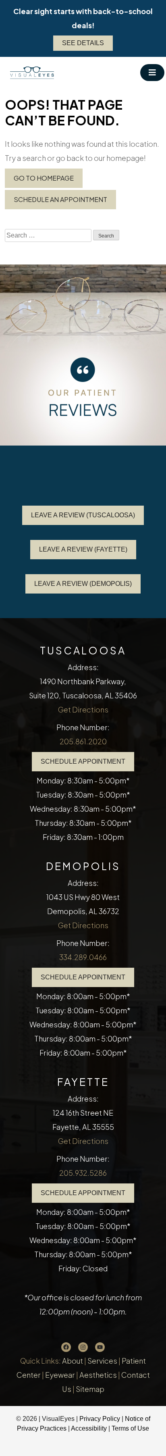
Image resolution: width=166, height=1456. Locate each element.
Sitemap (90, 1389)
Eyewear (60, 1374)
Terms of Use (130, 1428)
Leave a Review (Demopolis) (83, 583)
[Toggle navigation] (152, 72)
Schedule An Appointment (60, 199)
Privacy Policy (100, 1418)
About (72, 1360)
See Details (83, 43)
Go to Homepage (44, 178)
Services (102, 1360)
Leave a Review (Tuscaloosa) (83, 515)
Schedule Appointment (83, 761)
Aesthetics (98, 1374)
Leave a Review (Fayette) (83, 549)
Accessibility (89, 1428)
